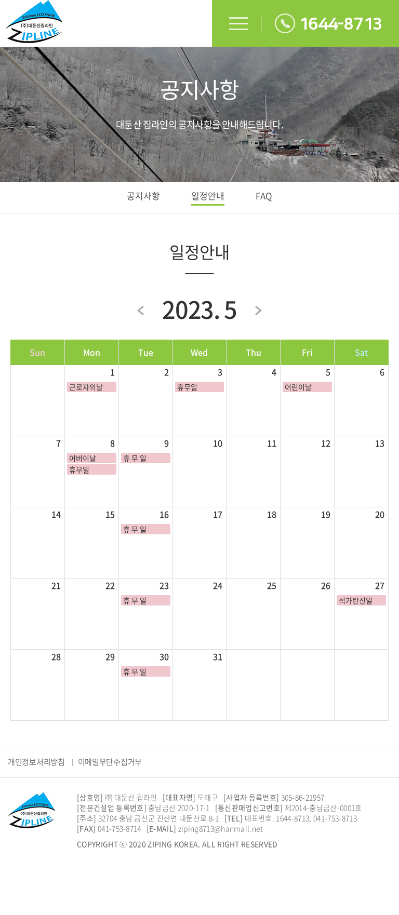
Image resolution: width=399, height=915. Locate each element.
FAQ (264, 195)
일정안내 (207, 195)
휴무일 (187, 387)
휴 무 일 (135, 458)
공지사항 (143, 195)
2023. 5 (199, 309)
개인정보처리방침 (36, 762)
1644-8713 (340, 24)
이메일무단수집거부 (110, 762)
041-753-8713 (335, 818)
